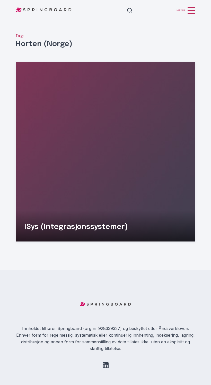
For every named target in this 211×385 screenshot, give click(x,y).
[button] (130, 10)
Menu (181, 10)
